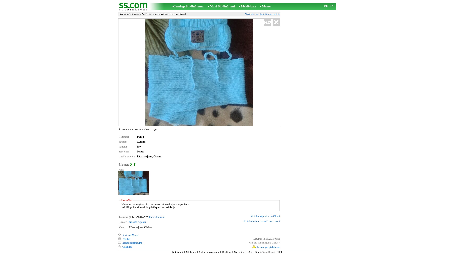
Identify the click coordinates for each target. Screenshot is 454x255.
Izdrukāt (126, 239)
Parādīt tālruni (157, 217)
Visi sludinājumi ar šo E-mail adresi (262, 221)
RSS (250, 252)
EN (332, 6)
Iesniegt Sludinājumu (189, 6)
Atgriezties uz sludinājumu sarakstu (262, 14)
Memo (266, 6)
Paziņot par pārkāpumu (268, 247)
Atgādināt (127, 246)
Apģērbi (146, 14)
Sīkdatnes (191, 252)
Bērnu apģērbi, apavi (129, 14)
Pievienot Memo (130, 235)
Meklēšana (248, 6)
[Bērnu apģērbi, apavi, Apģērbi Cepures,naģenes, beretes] (133, 183)
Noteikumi (177, 252)
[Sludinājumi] (134, 6)
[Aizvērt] (276, 22)
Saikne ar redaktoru (209, 252)
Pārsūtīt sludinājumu (132, 243)
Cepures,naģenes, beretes (164, 14)
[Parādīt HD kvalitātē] (199, 72)
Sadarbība (239, 252)
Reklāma (226, 252)
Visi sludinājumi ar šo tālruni (265, 216)
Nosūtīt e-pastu (137, 221)
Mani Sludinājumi (222, 6)
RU (326, 6)
